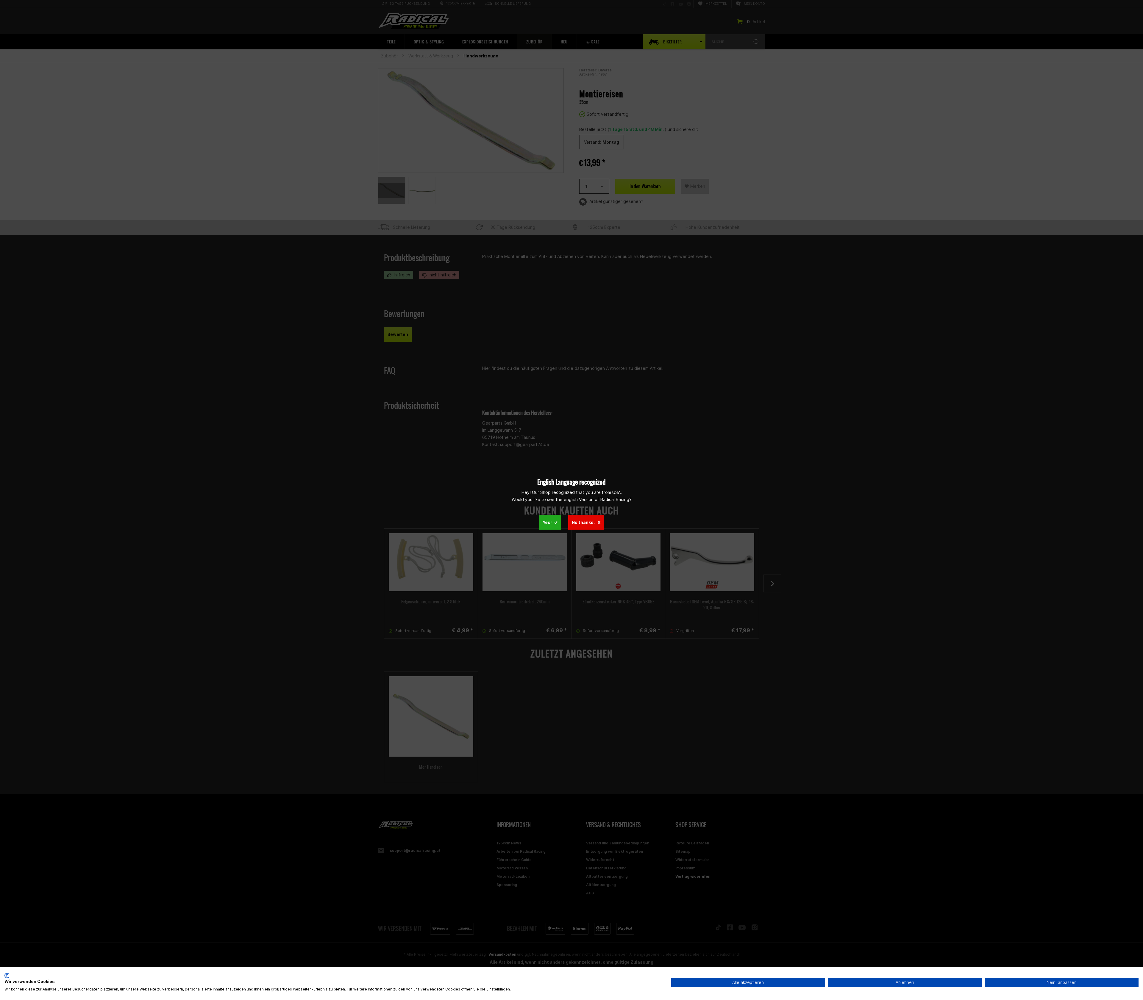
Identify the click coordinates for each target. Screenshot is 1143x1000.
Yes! (547, 522)
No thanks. (583, 522)
